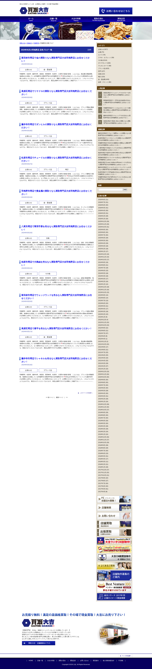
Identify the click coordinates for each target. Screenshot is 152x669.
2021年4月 (101, 360)
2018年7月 (101, 450)
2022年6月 (101, 336)
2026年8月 (101, 199)
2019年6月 (101, 420)
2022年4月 (101, 339)
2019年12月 (102, 404)
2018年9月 (101, 445)
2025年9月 (101, 229)
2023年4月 (101, 309)
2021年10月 (102, 344)
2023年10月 (102, 292)
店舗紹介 (29, 43)
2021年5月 (101, 358)
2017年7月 (101, 483)
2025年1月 (101, 251)
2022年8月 (101, 330)
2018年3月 (101, 461)
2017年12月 (102, 470)
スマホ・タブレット (104, 57)
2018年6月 (101, 453)
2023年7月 (101, 300)
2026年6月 (101, 205)
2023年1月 (101, 317)
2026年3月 (101, 213)
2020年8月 (101, 382)
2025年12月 (102, 221)
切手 (99, 71)
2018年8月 (101, 448)
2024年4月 (101, 276)
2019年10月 (102, 410)
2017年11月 (102, 472)
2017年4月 (101, 491)
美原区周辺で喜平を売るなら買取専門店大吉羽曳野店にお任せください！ (56, 328)
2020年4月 (101, 393)
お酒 (99, 52)
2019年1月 (101, 434)
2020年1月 (101, 401)
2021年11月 (102, 341)
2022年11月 (102, 322)
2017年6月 (101, 486)
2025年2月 (101, 249)
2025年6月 (101, 238)
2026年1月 (101, 219)
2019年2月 (101, 431)
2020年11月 (102, 374)
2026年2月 (101, 216)
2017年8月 (101, 481)
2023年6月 (101, 303)
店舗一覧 (40, 660)
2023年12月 (102, 287)
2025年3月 (101, 246)
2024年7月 (101, 268)
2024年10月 (102, 259)
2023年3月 (101, 311)
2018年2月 (101, 464)
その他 (100, 60)
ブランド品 (101, 68)
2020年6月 (101, 388)
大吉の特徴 (50, 660)
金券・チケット (103, 82)
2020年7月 (101, 385)
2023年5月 (101, 306)
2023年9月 (101, 295)
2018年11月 (102, 440)
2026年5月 (101, 208)
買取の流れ (62, 660)
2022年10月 (102, 325)
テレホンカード (103, 66)
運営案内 (96, 660)
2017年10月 (102, 475)
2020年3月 (101, 396)
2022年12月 (102, 319)
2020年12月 (102, 371)
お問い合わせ (84, 660)
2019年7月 (101, 418)
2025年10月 (102, 227)
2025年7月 (101, 235)
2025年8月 (101, 232)
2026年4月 (101, 210)
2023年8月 (101, 298)
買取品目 (73, 660)
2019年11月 (102, 407)
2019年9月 (101, 412)
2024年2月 (101, 281)
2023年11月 (102, 289)
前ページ (51, 397)
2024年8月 (101, 265)
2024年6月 (101, 270)
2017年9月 (101, 478)
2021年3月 (101, 363)
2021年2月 (101, 366)
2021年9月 (101, 347)
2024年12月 (102, 254)
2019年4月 (101, 426)
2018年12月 (102, 437)
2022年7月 (101, 333)
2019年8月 (101, 415)
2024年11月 (102, 257)
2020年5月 (101, 390)
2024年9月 (101, 262)
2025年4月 (101, 243)
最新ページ (59, 397)
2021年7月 (101, 352)
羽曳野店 (36, 43)
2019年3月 (101, 429)
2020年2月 (101, 399)
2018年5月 (101, 456)
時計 (99, 76)
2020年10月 (102, 377)
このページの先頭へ (86, 393)
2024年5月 (101, 273)
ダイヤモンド (102, 63)
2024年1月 (101, 284)
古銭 (99, 74)
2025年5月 (101, 240)
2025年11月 (102, 224)
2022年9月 (101, 328)
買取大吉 (22, 43)
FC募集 (121, 660)
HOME (31, 660)
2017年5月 (101, 489)
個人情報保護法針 (108, 660)
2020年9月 (101, 380)
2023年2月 (101, 314)
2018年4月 (101, 459)
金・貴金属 (101, 79)
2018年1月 (101, 467)
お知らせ (101, 49)
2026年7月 (101, 202)
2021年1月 (101, 369)
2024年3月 (101, 279)
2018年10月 (102, 442)
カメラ (100, 55)
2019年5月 (101, 423)
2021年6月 (101, 355)
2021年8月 (101, 350)
